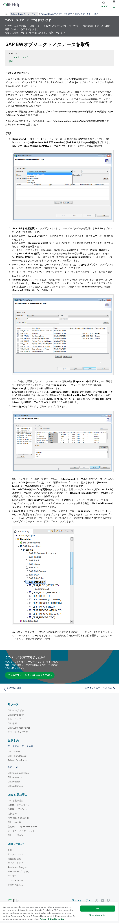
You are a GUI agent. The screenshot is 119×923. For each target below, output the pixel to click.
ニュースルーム (15, 880)
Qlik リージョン (15, 835)
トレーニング (14, 719)
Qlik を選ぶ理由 (15, 800)
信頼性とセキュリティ (19, 805)
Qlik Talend (14, 751)
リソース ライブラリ (18, 732)
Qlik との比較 (14, 822)
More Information (97, 915)
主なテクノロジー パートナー (22, 826)
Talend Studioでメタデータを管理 (56, 14)
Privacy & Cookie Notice (52, 919)
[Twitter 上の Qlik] (96, 900)
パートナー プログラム (19, 871)
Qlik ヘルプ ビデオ (17, 710)
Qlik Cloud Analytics (18, 773)
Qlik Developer (16, 714)
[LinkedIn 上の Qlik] (102, 900)
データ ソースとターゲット (21, 831)
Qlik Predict (14, 781)
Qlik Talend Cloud (17, 756)
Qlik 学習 (12, 723)
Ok (97, 908)
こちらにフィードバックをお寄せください (29, 675)
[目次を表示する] (6, 14)
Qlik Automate (15, 786)
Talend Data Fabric (18, 760)
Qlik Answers (15, 777)
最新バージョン (57, 32)
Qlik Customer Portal (19, 727)
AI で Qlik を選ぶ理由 (18, 818)
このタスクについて (18, 57)
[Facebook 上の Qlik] (108, 900)
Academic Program (18, 867)
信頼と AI (12, 813)
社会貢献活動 (14, 858)
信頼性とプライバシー (19, 809)
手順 (11, 61)
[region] (59, 912)
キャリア (12, 876)
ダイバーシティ (15, 863)
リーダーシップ (15, 854)
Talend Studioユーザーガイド (24, 14)
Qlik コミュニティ (81, 900)
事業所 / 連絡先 (15, 884)
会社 (10, 850)
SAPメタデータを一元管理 (87, 14)
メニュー (114, 6)
